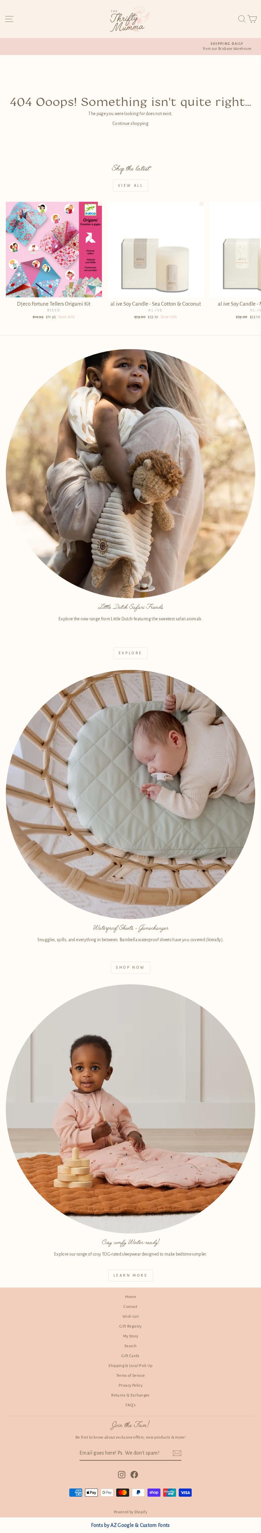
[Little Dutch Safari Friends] (130, 473)
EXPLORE (130, 653)
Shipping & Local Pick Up (130, 1366)
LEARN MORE (131, 1275)
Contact (130, 1306)
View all (130, 185)
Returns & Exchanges (130, 1395)
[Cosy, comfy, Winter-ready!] (130, 1109)
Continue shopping (130, 123)
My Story (130, 1336)
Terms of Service (130, 1375)
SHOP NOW (130, 967)
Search (130, 1346)
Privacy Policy (130, 1385)
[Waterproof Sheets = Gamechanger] (130, 794)
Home (130, 1297)
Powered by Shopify (130, 1512)
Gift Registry (130, 1326)
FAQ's (130, 1405)
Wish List (130, 1316)
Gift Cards (130, 1356)
